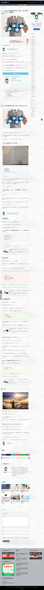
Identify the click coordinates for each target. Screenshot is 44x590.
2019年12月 (33, 96)
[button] (3, 454)
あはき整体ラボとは (18, 587)
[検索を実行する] (42, 119)
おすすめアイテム (35, 104)
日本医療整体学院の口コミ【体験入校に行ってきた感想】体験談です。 (18, 329)
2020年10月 (33, 80)
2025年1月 (33, 50)
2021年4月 (33, 73)
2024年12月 (33, 52)
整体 (3, 13)
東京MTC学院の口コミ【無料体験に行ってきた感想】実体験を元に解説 (18, 291)
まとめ (7, 98)
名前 (4, 527)
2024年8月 (33, 59)
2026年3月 (33, 36)
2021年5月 (33, 71)
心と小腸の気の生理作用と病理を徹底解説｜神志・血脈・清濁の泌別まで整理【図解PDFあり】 (22, 574)
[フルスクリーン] (13, 558)
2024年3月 (33, 68)
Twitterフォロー (36, 29)
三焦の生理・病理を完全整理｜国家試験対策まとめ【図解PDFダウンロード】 (22, 555)
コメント (4, 516)
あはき (33, 102)
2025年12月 (33, 41)
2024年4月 (33, 66)
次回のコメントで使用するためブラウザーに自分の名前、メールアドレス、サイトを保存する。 (16, 538)
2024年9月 (33, 57)
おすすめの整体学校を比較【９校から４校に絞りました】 (15, 91)
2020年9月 (33, 82)
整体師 (33, 109)
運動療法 (33, 116)
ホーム (7, 587)
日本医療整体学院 (9, 95)
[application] (8, 555)
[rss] (41, 0)
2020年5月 (33, 87)
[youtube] (39, 0)
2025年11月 (33, 43)
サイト (4, 534)
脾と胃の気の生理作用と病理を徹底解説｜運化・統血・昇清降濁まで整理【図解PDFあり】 (22, 569)
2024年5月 (33, 64)
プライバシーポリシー (12, 587)
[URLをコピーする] (27, 454)
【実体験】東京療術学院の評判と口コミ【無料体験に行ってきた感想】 (18, 250)
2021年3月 (33, 75)
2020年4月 (33, 89)
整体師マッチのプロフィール (25, 587)
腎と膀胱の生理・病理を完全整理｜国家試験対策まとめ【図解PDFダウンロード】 (22, 559)
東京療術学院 (9, 93)
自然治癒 (33, 114)
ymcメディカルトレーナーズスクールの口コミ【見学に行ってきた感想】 (18, 380)
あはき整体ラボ (5, 2)
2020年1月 (33, 94)
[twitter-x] (37, 0)
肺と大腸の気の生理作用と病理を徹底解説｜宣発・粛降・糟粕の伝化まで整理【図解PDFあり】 (22, 564)
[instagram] (38, 0)
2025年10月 (33, 45)
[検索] (42, 0)
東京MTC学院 (9, 94)
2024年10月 (33, 55)
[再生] (3, 558)
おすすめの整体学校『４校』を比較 (12, 92)
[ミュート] (39, 558)
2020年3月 (33, 91)
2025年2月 (33, 48)
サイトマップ (31, 587)
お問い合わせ (35, 587)
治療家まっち (6, 472)
